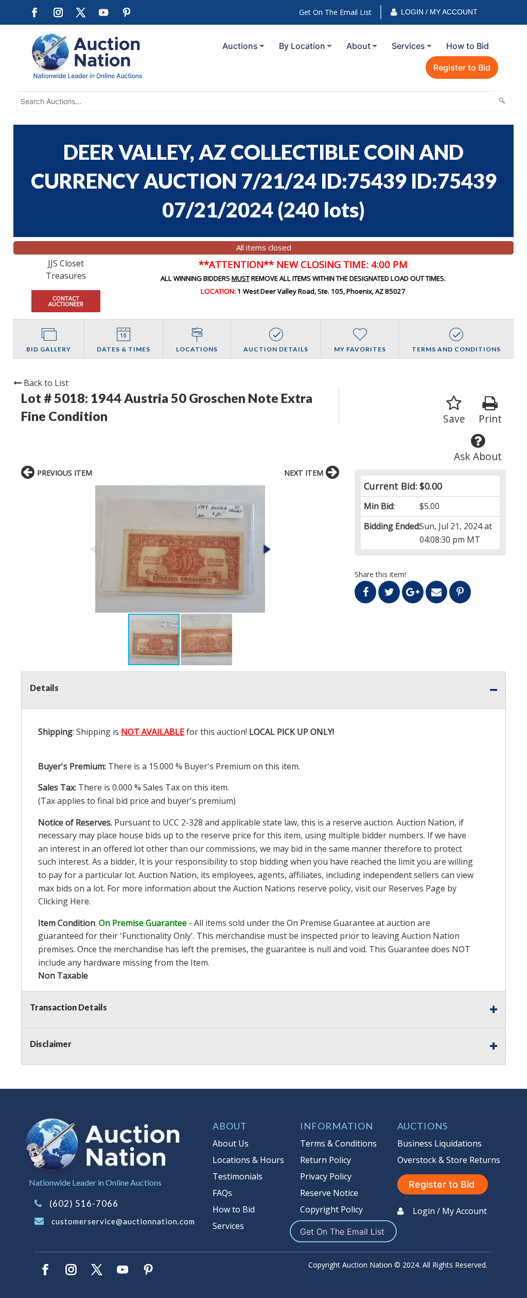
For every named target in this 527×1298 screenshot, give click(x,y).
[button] (180, 549)
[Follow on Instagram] (57, 13)
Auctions (240, 46)
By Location (302, 46)
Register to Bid (461, 67)
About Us (231, 1143)
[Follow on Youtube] (104, 13)
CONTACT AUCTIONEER (65, 301)
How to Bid (467, 46)
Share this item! (380, 574)
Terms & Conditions (338, 1143)
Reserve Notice (329, 1193)
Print (490, 419)
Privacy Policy (326, 1176)
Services (408, 46)
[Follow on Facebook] (34, 13)
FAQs (222, 1193)
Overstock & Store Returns (448, 1160)
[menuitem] (241, 46)
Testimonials (237, 1176)
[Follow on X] (81, 13)
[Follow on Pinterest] (127, 13)
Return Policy (325, 1160)
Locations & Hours (248, 1160)
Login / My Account (439, 12)
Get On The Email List (335, 12)
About (358, 46)
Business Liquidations (439, 1143)
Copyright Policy (331, 1209)
